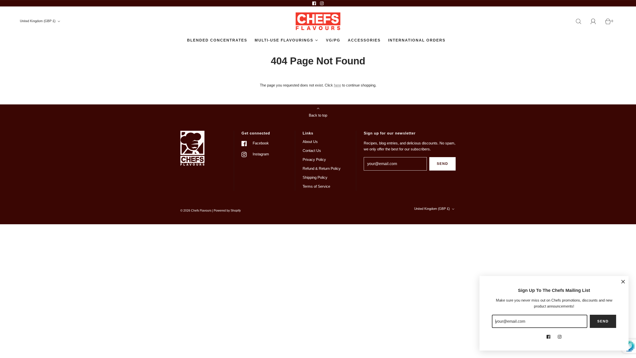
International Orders (416, 40)
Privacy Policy (314, 159)
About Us (310, 141)
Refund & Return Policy (322, 168)
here (337, 85)
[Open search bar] (581, 21)
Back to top (318, 115)
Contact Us (312, 150)
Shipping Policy (315, 177)
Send (442, 164)
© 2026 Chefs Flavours (195, 210)
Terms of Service (316, 186)
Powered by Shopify (227, 210)
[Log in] (596, 21)
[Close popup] (623, 281)
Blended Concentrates (217, 40)
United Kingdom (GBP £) (38, 21)
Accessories (364, 40)
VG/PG (333, 40)
